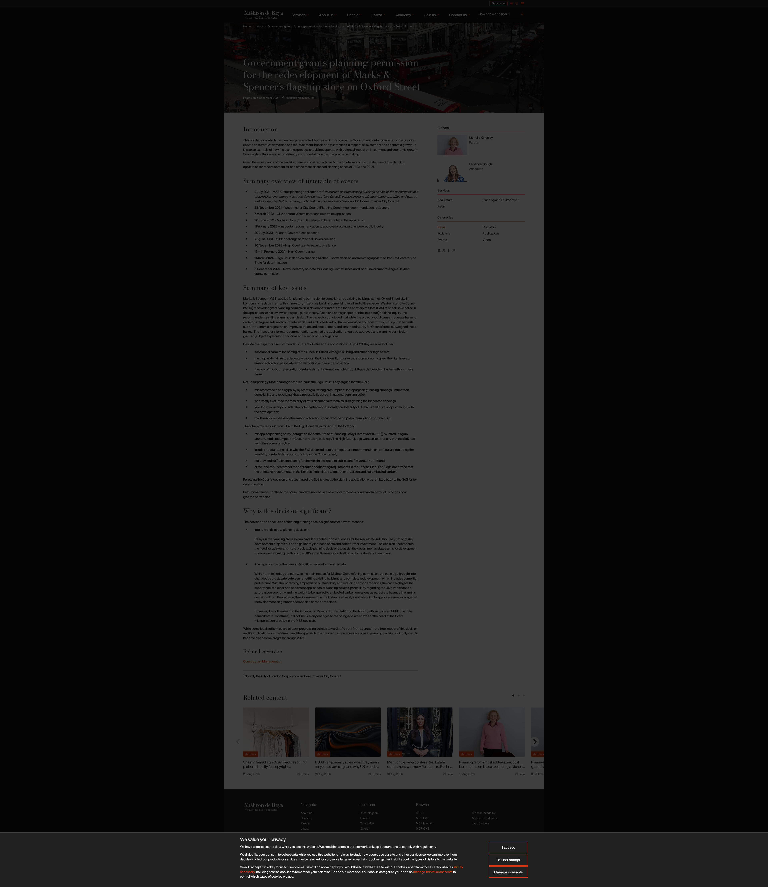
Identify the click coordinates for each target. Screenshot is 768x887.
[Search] (522, 14)
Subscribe (498, 3)
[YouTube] (522, 3)
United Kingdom (368, 813)
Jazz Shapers (480, 823)
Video (487, 239)
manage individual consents (432, 871)
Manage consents (508, 872)
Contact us (458, 14)
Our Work (489, 227)
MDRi (419, 813)
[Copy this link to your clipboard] (453, 250)
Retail (441, 206)
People (352, 14)
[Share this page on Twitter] (443, 250)
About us (326, 14)
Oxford (364, 828)
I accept (508, 847)
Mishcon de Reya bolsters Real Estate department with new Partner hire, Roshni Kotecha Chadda (419, 766)
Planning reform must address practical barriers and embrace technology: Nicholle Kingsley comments (491, 766)
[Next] (534, 742)
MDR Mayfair (424, 823)
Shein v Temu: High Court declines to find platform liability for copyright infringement (275, 766)
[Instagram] (517, 3)
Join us (430, 14)
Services (299, 14)
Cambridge (367, 823)
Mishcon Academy (483, 813)
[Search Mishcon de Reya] (501, 15)
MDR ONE (422, 828)
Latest (377, 14)
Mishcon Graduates (484, 818)
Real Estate (445, 200)
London (365, 818)
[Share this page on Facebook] (448, 250)
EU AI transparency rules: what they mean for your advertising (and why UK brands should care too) (347, 766)
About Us (306, 813)
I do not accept (508, 859)
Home (247, 26)
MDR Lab (422, 818)
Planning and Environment (501, 200)
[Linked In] (511, 3)
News (441, 227)
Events (442, 239)
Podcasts (443, 233)
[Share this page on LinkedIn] (439, 250)
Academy (403, 14)
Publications (491, 233)
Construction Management (262, 661)
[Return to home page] (263, 14)
